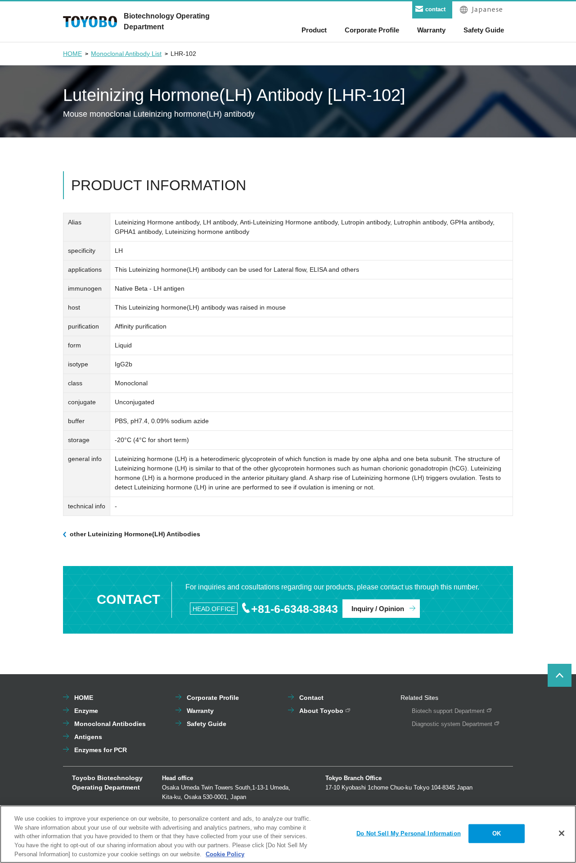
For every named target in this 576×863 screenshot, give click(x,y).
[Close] (562, 833)
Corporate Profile (213, 697)
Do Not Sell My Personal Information (408, 833)
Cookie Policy (225, 853)
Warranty (200, 710)
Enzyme (86, 710)
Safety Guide (206, 723)
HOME (72, 53)
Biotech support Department (448, 711)
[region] (288, 834)
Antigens (88, 736)
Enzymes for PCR (100, 749)
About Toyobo (321, 710)
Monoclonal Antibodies (110, 723)
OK (496, 833)
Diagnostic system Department (452, 724)
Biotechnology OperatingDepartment (167, 21)
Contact (311, 697)
